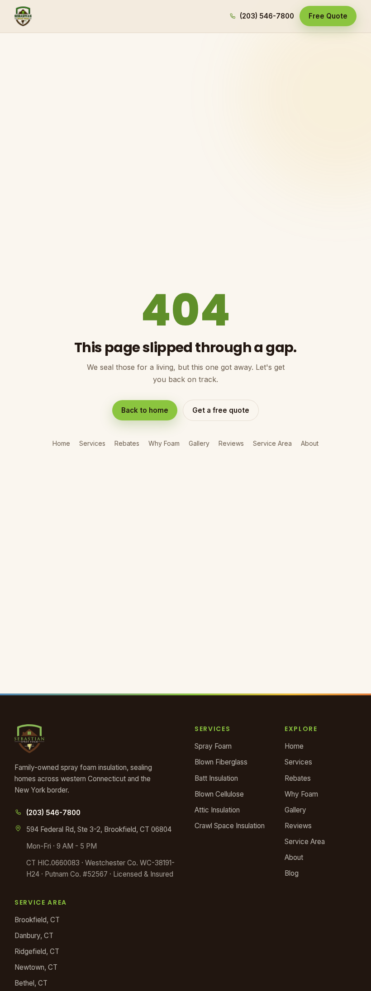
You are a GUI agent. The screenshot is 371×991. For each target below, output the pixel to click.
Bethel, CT (31, 983)
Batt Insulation (216, 778)
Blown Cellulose (219, 794)
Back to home (144, 410)
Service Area (272, 443)
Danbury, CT (33, 935)
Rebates (126, 443)
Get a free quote (220, 410)
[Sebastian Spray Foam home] (23, 16)
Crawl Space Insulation (230, 825)
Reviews (231, 443)
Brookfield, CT (37, 919)
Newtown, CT (35, 967)
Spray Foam (213, 746)
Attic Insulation (217, 810)
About (310, 443)
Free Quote (328, 16)
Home (61, 443)
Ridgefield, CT (36, 951)
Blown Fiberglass (221, 762)
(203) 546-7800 (267, 16)
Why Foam (164, 443)
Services (92, 443)
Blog (292, 873)
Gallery (199, 443)
